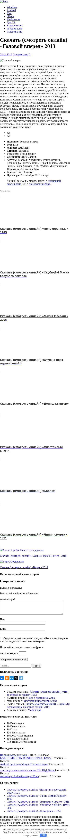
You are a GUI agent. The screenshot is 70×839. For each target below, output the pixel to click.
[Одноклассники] (7, 678)
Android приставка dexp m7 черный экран (24, 764)
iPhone (10, 16)
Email (3, 628)
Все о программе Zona (42, 697)
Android (11, 10)
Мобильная (13, 19)
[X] (16, 678)
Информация (14, 28)
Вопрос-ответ (15, 25)
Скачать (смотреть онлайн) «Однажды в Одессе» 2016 (38, 801)
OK (43, 835)
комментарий (7, 599)
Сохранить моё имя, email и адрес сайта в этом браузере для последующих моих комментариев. (34, 640)
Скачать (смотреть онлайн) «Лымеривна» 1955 (34, 811)
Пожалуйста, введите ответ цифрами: (22, 647)
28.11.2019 (6, 54)
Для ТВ (11, 22)
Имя (2, 619)
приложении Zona (39, 183)
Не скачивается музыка (13, 754)
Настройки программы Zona (40, 700)
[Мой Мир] (12, 678)
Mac (9, 13)
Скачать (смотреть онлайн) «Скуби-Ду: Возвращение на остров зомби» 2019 (38, 705)
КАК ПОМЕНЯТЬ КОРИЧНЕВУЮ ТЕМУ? (25, 757)
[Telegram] (21, 678)
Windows (12, 7)
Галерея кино (14, 31)
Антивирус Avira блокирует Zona (19, 776)
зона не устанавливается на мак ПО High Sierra (27, 770)
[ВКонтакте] (2, 678)
